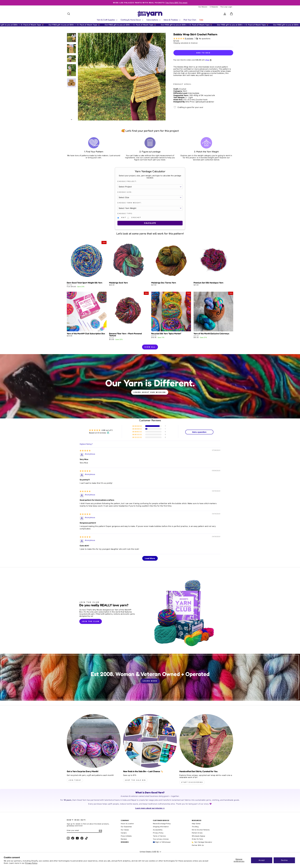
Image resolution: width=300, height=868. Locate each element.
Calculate (150, 223)
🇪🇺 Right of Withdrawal (161, 842)
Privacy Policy (31, 863)
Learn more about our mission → (150, 808)
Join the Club (90, 621)
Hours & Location (127, 823)
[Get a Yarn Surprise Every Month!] (94, 741)
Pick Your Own (190, 19)
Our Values (125, 830)
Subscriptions (152, 19)
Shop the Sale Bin (135, 780)
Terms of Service (159, 836)
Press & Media (126, 836)
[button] (179, 38)
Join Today (75, 780)
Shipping (176, 43)
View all (149, 347)
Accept (262, 860)
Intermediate (193, 93)
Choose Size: (124, 192)
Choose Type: (125, 213)
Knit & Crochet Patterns (201, 830)
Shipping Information (161, 827)
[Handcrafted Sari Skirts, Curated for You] (206, 741)
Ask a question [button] (199, 432)
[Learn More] (150, 677)
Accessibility (157, 830)
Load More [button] (150, 558)
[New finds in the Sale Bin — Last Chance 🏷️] (150, 741)
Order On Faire (197, 839)
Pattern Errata (197, 833)
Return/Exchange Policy (162, 823)
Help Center (196, 823)
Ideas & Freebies (171, 19)
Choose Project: (127, 181)
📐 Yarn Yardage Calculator (202, 842)
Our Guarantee (126, 827)
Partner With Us (198, 845)
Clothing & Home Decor (131, 19)
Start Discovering (192, 782)
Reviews (124, 839)
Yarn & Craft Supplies (106, 19)
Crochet (136, 217)
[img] (85, 450)
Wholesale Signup (198, 836)
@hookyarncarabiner (205, 102)
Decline (284, 860)
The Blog (195, 827)
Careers (124, 833)
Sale (201, 19)
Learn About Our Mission (150, 392)
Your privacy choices (161, 839)
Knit (123, 217)
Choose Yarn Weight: (129, 203)
